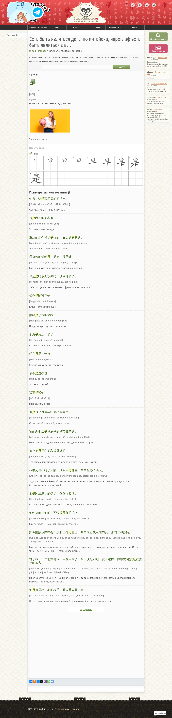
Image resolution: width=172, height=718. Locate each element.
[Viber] (45, 681)
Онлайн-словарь (37, 50)
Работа (76, 27)
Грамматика (162, 58)
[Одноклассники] (34, 681)
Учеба (56, 27)
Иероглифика (158, 109)
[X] (41, 681)
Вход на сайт (12, 35)
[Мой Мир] (38, 681)
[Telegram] (52, 681)
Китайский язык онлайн (37, 27)
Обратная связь (62, 709)
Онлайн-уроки (162, 97)
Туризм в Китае (115, 27)
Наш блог (76, 709)
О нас (134, 27)
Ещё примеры (86, 609)
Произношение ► (38, 139)
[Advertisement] (15, 66)
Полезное (96, 27)
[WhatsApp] (48, 681)
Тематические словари (159, 84)
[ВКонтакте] (30, 681)
